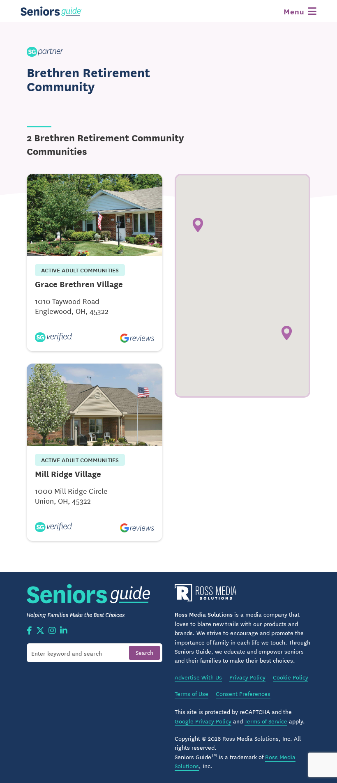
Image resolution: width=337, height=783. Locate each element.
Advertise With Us (198, 677)
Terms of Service (266, 720)
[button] (286, 332)
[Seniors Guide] (51, 11)
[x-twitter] (40, 631)
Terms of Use (191, 693)
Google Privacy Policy (203, 720)
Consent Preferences (243, 693)
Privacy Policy (247, 677)
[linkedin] (63, 631)
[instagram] (52, 631)
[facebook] (29, 631)
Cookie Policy (290, 677)
